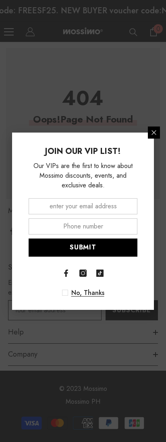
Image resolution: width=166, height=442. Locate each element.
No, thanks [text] (87, 292)
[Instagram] (83, 273)
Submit (83, 247)
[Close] (154, 133)
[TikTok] (99, 273)
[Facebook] (66, 273)
